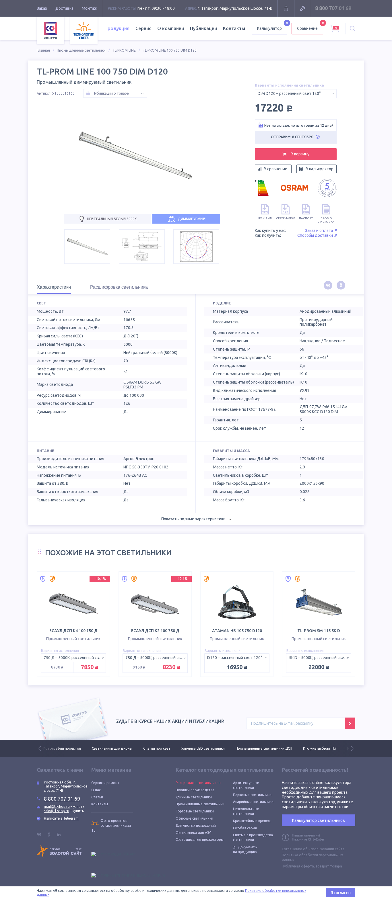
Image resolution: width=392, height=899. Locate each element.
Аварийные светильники (253, 802)
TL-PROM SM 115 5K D (318, 630)
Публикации (203, 28)
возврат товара (329, 866)
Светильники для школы (62, 748)
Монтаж (89, 8)
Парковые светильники (252, 795)
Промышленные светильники (81, 50)
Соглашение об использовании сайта (313, 849)
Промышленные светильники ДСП (214, 748)
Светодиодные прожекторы (200, 839)
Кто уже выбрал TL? (270, 748)
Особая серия (245, 828)
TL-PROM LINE (124, 50)
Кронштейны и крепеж (252, 821)
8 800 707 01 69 (333, 8)
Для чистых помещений (196, 825)
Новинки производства (195, 790)
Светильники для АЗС (193, 832)
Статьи (97, 797)
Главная (43, 50)
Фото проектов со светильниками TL (111, 825)
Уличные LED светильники (153, 748)
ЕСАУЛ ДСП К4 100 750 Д (73, 630)
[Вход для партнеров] (285, 8)
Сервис (143, 28)
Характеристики (54, 287)
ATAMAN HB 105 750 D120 (237, 630)
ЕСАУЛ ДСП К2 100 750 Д (155, 630)
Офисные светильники (194, 818)
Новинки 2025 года (313, 748)
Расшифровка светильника (119, 287)
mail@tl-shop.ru (57, 806)
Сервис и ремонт (105, 783)
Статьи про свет (107, 748)
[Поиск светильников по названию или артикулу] (352, 28)
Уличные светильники (194, 797)
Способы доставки (315, 235)
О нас (96, 790)
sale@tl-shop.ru (56, 811)
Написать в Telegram (61, 818)
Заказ (42, 8)
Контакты (234, 28)
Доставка (64, 8)
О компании (170, 28)
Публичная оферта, (298, 866)
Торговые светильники (195, 811)
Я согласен (341, 892)
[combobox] (296, 93)
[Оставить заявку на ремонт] (302, 8)
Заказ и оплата (319, 230)
